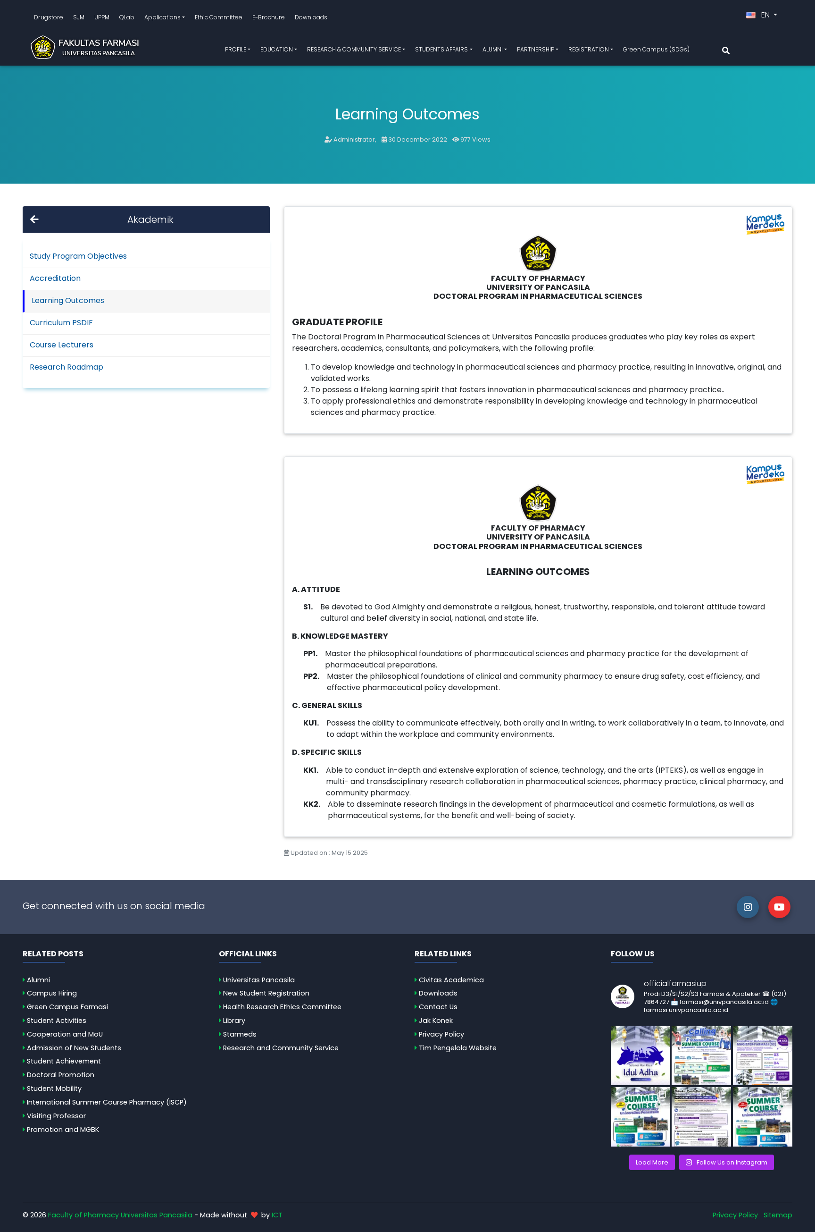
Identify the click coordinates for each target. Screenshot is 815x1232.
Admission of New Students (74, 1048)
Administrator (354, 139)
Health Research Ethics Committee (282, 1007)
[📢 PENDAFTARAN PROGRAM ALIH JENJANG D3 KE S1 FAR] (701, 1117)
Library (234, 1020)
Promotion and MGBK (63, 1129)
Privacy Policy (441, 1034)
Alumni (38, 980)
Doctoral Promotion (60, 1075)
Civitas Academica (451, 980)
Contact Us (438, 1007)
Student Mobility (54, 1088)
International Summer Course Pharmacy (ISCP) (107, 1102)
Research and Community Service (281, 1048)
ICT (277, 1215)
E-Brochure (268, 17)
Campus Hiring (52, 993)
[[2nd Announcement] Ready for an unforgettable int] (640, 1117)
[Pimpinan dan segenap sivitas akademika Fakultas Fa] (640, 1055)
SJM (78, 17)
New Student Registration (266, 993)
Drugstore (48, 17)
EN (765, 14)
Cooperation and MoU (65, 1034)
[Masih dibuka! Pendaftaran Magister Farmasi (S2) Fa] (762, 1055)
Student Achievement (64, 1061)
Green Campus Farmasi (67, 1007)
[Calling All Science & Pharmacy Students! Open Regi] (701, 1055)
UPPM (101, 17)
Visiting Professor (56, 1116)
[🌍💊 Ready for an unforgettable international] (762, 1117)
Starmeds (240, 1034)
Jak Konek (436, 1020)
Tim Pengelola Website (458, 1048)
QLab (126, 17)
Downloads (311, 17)
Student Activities (56, 1020)
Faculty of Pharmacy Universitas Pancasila (120, 1215)
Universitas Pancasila (259, 980)
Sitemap (778, 1215)
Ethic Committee (218, 17)
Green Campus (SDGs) (656, 49)
